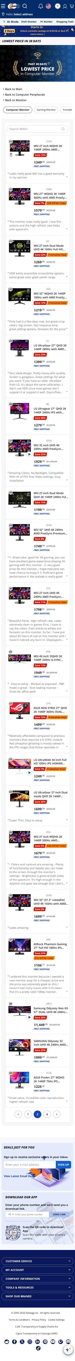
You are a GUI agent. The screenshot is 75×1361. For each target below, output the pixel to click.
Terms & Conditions (19, 1319)
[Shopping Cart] (71, 6)
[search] (63, 129)
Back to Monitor (16, 100)
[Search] (24, 6)
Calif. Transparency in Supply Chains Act (36, 1326)
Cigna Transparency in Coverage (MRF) (37, 1333)
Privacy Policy (39, 1319)
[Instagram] (29, 1341)
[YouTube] (53, 1341)
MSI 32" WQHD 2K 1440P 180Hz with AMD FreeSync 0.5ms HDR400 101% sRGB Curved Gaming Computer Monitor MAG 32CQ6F (51, 295)
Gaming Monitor (46, 109)
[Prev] (18, 1114)
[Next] (57, 1114)
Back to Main (13, 89)
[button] (37, 14)
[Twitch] (60, 1341)
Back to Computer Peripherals (25, 94)
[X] (22, 1341)
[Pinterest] (45, 1341)
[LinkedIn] (37, 1341)
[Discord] (68, 1341)
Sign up (63, 1164)
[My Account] (65, 6)
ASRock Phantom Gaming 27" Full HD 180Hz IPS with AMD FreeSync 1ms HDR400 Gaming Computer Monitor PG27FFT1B (50, 946)
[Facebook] (14, 1341)
